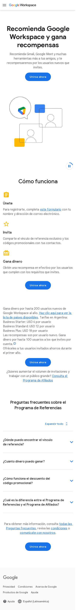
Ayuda (34, 598)
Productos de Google (15, 598)
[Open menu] (4, 5)
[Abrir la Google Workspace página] (23, 5)
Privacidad (9, 592)
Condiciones (25, 592)
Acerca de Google (46, 592)
